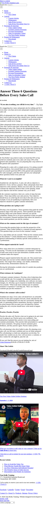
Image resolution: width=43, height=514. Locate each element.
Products (18, 493)
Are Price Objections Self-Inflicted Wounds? (19, 468)
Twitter (17, 490)
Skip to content (5, 1)
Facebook (3, 490)
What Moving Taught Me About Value (17, 466)
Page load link (4, 500)
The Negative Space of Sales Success (16, 470)
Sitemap (24, 493)
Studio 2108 (4, 499)
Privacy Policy (33, 493)
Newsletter (29, 490)
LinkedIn (11, 490)
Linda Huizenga (5, 342)
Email (23, 490)
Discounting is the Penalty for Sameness (17, 472)
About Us (11, 493)
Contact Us (3, 493)
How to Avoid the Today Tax (13, 464)
